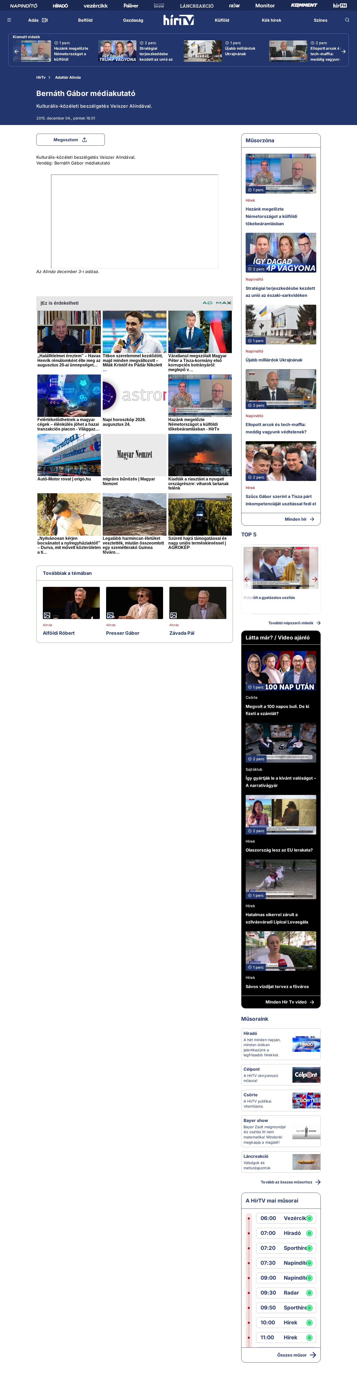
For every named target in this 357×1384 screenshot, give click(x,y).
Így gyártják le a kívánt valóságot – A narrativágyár (281, 781)
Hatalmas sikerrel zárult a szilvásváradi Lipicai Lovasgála (277, 918)
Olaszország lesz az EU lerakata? (279, 850)
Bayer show (256, 1120)
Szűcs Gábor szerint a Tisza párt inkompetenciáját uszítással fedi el (281, 500)
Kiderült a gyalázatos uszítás (269, 597)
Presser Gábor (122, 633)
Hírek (250, 200)
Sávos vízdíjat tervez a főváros (277, 986)
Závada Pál (182, 633)
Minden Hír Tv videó (286, 1002)
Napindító (254, 279)
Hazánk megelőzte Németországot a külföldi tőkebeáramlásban (71, 56)
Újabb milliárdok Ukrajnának (240, 51)
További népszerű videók (290, 623)
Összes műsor (292, 1355)
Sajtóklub (254, 769)
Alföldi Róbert (59, 633)
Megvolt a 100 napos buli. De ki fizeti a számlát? (277, 710)
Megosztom (66, 139)
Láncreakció (256, 1156)
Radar (291, 1293)
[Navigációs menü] (9, 20)
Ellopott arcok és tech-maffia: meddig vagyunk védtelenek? (326, 56)
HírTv (40, 77)
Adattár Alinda (68, 77)
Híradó (250, 1033)
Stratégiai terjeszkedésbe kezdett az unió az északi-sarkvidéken (158, 56)
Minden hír (296, 519)
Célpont (252, 1069)
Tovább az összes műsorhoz (286, 1182)
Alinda (47, 625)
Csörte (251, 697)
